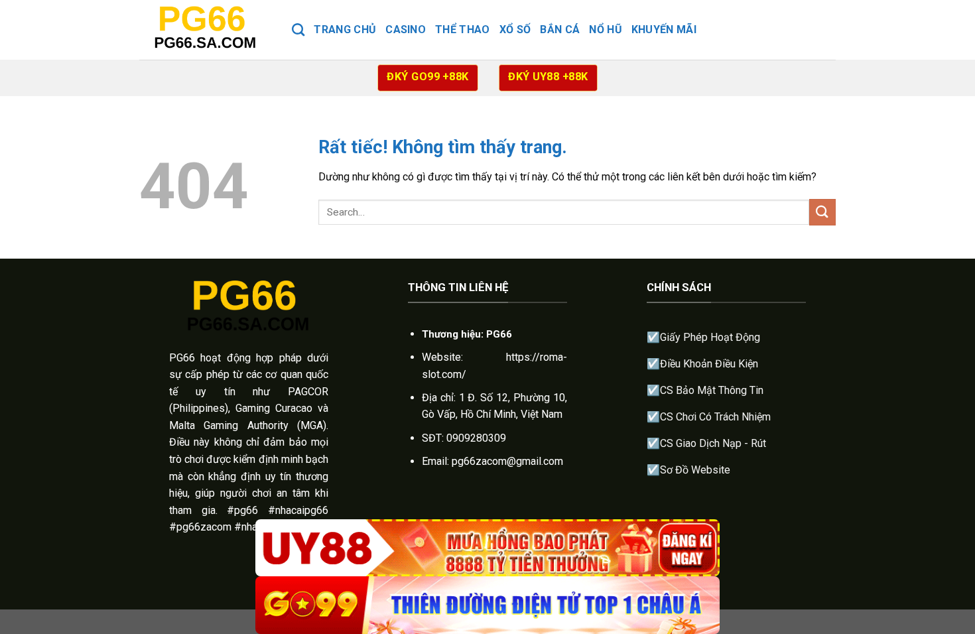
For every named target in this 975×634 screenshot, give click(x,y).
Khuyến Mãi (663, 29)
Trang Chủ (345, 29)
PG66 (182, 357)
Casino (405, 29)
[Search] (298, 29)
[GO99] (487, 605)
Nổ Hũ (605, 29)
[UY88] (487, 548)
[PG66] (205, 29)
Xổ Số (515, 29)
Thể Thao (462, 29)
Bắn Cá (560, 29)
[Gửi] (822, 212)
